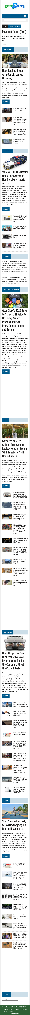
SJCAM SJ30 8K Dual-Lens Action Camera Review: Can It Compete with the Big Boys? (20, 582)
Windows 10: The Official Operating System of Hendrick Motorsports (15, 176)
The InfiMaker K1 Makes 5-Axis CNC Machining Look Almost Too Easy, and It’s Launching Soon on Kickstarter (19, 745)
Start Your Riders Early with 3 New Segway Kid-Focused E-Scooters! (14, 825)
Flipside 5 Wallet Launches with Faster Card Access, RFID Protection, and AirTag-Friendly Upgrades (20, 945)
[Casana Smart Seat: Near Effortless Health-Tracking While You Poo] (7, 918)
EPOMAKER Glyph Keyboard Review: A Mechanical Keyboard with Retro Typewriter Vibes (19, 517)
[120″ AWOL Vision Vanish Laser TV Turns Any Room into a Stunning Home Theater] (7, 247)
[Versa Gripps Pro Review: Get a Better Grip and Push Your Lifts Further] (7, 542)
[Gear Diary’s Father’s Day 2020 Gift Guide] (7, 112)
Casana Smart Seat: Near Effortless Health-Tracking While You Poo (19, 916)
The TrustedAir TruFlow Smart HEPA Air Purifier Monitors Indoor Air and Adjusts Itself (19, 790)
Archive (5, 1011)
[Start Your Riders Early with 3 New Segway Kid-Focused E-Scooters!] (15, 817)
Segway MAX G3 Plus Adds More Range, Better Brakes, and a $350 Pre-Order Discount (20, 779)
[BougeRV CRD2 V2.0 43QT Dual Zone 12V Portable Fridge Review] (7, 563)
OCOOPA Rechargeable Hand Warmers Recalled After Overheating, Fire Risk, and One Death (20, 896)
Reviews (6, 420)
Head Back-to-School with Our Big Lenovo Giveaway (13, 74)
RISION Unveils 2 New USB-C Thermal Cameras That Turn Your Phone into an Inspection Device (20, 886)
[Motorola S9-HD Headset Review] (7, 238)
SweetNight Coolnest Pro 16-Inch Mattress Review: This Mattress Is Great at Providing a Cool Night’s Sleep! (20, 724)
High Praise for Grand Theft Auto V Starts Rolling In (20, 227)
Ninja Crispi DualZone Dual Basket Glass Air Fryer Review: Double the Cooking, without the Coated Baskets (20, 495)
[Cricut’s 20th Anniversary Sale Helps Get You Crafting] (7, 736)
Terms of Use (24, 1009)
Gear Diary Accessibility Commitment (12, 1009)
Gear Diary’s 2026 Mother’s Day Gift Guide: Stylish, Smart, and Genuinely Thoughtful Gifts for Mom (20, 131)
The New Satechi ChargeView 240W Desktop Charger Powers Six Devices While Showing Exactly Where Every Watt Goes (20, 768)
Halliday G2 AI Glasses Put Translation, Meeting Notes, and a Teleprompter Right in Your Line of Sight (20, 926)
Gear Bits (6, 800)
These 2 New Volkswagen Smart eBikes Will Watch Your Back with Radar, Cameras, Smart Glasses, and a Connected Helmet (19, 757)
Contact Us (11, 1011)
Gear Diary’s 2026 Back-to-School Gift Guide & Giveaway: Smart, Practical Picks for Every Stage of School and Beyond (15, 319)
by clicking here (15, 284)
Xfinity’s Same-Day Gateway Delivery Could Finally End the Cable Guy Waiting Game (20, 935)
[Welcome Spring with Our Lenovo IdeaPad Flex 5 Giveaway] (7, 143)
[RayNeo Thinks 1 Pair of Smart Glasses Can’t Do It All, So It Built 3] (7, 715)
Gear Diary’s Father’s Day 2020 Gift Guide (19, 109)
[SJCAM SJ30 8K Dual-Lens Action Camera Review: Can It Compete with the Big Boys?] (7, 584)
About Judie (4, 1006)
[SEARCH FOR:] (15, 20)
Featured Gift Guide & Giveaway (11, 289)
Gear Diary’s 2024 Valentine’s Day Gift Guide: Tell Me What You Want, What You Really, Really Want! (19, 120)
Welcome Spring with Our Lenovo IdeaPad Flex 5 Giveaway (19, 141)
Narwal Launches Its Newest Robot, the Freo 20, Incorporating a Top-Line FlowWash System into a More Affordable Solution (20, 875)
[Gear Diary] (15, 6)
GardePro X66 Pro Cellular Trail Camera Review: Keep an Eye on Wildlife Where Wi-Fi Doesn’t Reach (14, 448)
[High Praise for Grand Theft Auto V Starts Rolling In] (7, 230)
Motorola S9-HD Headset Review (19, 236)
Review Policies (22, 1006)
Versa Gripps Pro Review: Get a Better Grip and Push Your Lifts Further (20, 540)
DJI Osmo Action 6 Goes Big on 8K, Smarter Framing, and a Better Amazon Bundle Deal (20, 704)
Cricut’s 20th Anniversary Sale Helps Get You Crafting (20, 733)
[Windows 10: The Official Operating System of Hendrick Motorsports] (15, 168)
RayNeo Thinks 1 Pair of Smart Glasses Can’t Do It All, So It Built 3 (19, 713)
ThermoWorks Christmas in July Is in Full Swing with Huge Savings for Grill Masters (20, 218)
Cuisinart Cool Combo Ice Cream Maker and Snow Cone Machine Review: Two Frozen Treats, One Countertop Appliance (20, 572)
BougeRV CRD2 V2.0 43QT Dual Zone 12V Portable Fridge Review (19, 561)
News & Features (8, 632)
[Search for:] (12, 44)
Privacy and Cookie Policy (19, 1008)
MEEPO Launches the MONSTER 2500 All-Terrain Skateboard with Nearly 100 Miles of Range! (20, 907)
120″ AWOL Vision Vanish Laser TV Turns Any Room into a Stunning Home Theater (19, 246)
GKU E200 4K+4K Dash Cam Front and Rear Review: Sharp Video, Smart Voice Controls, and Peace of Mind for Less (20, 506)
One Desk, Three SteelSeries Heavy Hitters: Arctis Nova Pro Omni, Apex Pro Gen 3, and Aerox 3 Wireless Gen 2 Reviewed (20, 551)
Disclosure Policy (8, 1008)
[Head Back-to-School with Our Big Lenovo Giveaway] (15, 67)
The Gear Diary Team (13, 1006)
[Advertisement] (15, 398)
